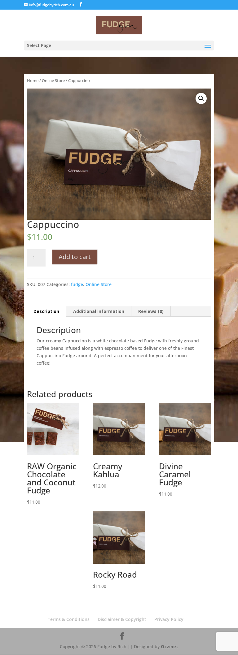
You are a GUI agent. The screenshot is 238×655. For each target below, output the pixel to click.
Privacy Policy (168, 619)
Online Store (53, 80)
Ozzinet (169, 646)
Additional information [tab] (98, 311)
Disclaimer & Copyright (122, 619)
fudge (77, 284)
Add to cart (75, 257)
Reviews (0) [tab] (151, 311)
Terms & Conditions (69, 619)
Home (32, 80)
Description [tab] (46, 311)
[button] (201, 98)
